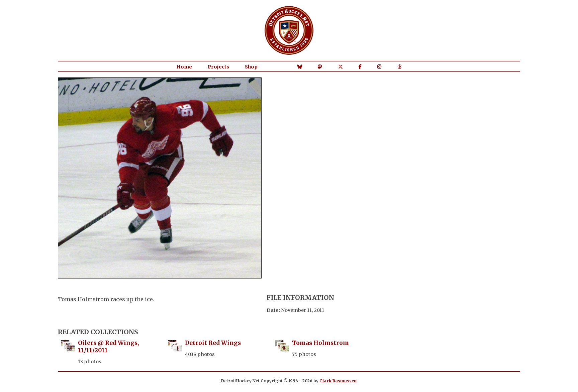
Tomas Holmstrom (320, 343)
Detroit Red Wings (213, 343)
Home (184, 67)
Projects (218, 67)
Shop (251, 67)
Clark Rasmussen (338, 380)
